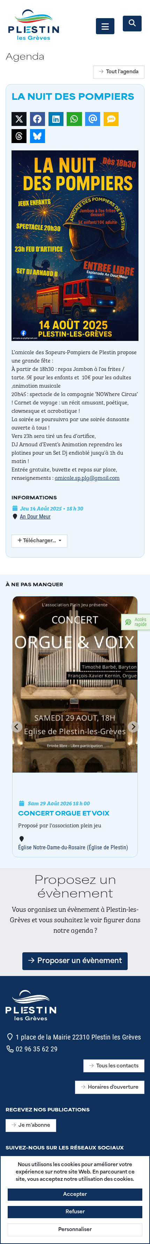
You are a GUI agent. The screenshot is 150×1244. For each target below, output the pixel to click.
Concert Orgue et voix (63, 814)
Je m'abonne (34, 1125)
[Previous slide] (16, 726)
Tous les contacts (117, 1066)
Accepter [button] (75, 1194)
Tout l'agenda (122, 72)
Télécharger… (39, 541)
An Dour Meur (35, 516)
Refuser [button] (75, 1212)
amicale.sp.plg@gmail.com (87, 477)
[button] (105, 26)
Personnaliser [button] (75, 1229)
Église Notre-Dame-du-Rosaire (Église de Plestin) (73, 847)
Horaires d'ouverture (113, 1087)
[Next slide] (133, 726)
